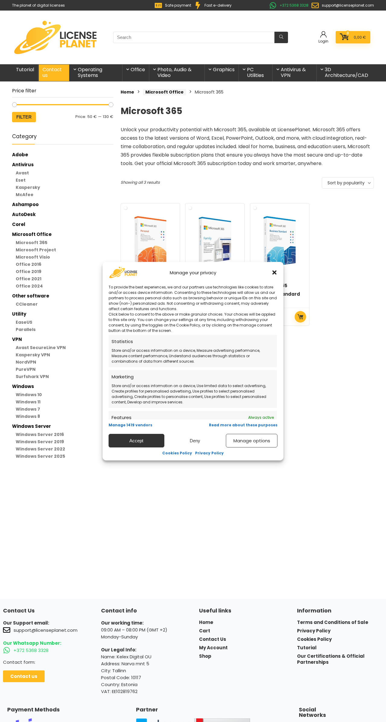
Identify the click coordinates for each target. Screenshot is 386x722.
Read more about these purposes (243, 425)
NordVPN (26, 362)
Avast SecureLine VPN (41, 348)
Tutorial (25, 69)
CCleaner (27, 304)
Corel (18, 224)
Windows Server (31, 426)
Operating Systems (90, 72)
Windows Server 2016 (40, 434)
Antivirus (23, 164)
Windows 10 (29, 395)
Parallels (26, 329)
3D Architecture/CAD (346, 72)
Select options (300, 317)
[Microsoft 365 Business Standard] (279, 242)
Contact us (52, 72)
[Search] (281, 37)
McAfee (24, 195)
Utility (19, 314)
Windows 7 (28, 409)
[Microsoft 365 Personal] (150, 242)
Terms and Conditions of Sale (332, 622)
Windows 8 (28, 416)
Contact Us (212, 639)
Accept (136, 440)
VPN (17, 339)
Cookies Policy (177, 453)
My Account (213, 648)
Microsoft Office (32, 234)
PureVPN (26, 369)
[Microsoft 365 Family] (215, 242)
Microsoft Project (36, 250)
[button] (274, 272)
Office (138, 69)
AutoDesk (24, 214)
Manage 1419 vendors (130, 425)
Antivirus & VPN (293, 72)
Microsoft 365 (31, 243)
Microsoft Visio (33, 257)
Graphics (224, 69)
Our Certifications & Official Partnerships (331, 659)
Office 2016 (28, 264)
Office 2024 (29, 286)
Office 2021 (28, 279)
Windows (23, 386)
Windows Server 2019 (40, 442)
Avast (22, 173)
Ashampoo (25, 204)
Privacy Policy (209, 453)
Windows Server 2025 (40, 456)
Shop (205, 656)
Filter (24, 116)
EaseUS (24, 322)
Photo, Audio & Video (174, 72)
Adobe (20, 154)
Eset (21, 180)
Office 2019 (28, 272)
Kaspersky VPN (33, 355)
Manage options (251, 440)
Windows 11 (28, 402)
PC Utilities (255, 72)
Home (127, 92)
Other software (30, 296)
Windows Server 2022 (40, 449)
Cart (204, 631)
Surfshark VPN (32, 377)
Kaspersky (28, 187)
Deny (195, 440)
